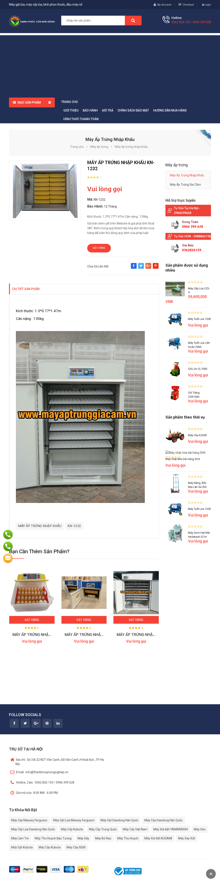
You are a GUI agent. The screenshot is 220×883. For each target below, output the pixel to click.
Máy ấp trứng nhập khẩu (187, 175)
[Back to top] (211, 874)
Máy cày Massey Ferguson (29, 820)
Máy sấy (83, 838)
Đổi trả (107, 110)
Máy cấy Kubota (72, 829)
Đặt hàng (99, 247)
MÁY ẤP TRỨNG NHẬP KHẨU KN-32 (42, 634)
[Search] (133, 20)
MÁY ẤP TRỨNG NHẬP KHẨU (39, 526)
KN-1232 (74, 526)
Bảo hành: (95, 206)
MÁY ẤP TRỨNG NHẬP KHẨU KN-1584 (149, 634)
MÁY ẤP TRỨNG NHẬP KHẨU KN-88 (95, 634)
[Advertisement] (110, 65)
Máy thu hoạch (127, 838)
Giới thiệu (70, 110)
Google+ (148, 268)
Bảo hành (90, 110)
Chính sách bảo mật (133, 110)
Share (134, 268)
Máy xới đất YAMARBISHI (170, 829)
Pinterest (156, 268)
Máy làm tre (20, 838)
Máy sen (200, 829)
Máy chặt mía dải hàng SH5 (182, 459)
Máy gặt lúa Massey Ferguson (74, 820)
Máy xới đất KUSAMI (158, 838)
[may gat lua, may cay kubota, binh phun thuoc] (32, 21)
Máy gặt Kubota (22, 847)
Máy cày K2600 (197, 435)
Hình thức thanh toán (81, 119)
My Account (164, 4)
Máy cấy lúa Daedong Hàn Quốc (33, 829)
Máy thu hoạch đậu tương (53, 838)
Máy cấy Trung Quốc (103, 829)
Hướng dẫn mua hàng (170, 110)
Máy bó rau (103, 838)
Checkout (188, 4)
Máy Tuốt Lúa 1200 (199, 319)
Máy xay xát (186, 838)
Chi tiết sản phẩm (26, 289)
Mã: (90, 199)
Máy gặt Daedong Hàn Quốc (119, 820)
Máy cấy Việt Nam (135, 829)
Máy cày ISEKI (76, 847)
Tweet (141, 268)
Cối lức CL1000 (197, 368)
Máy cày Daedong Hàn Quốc (163, 820)
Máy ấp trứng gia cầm (185, 184)
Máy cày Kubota (50, 847)
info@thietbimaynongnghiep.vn (42, 772)
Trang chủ (69, 102)
